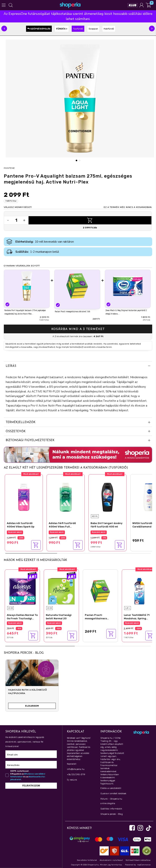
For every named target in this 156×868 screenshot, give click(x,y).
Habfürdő (109, 28)
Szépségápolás (40, 28)
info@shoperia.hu (75, 769)
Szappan (93, 28)
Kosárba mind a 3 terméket (78, 329)
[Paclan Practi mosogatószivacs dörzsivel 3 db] (77, 286)
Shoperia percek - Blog (111, 814)
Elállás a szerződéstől (110, 788)
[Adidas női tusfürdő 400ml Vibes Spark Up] (24, 496)
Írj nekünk (72, 780)
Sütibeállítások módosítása (138, 860)
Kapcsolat (71, 764)
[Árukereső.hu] (145, 850)
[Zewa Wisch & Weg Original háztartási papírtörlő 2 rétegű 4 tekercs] (128, 285)
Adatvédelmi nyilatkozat (111, 860)
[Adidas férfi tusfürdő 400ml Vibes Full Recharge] (66, 496)
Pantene (9, 168)
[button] (4, 28)
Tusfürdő (78, 28)
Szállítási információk (111, 809)
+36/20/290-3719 (76, 774)
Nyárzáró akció (15, 532)
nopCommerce (143, 865)
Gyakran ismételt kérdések (113, 793)
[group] (32, 687)
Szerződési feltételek (87, 860)
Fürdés (61, 28)
